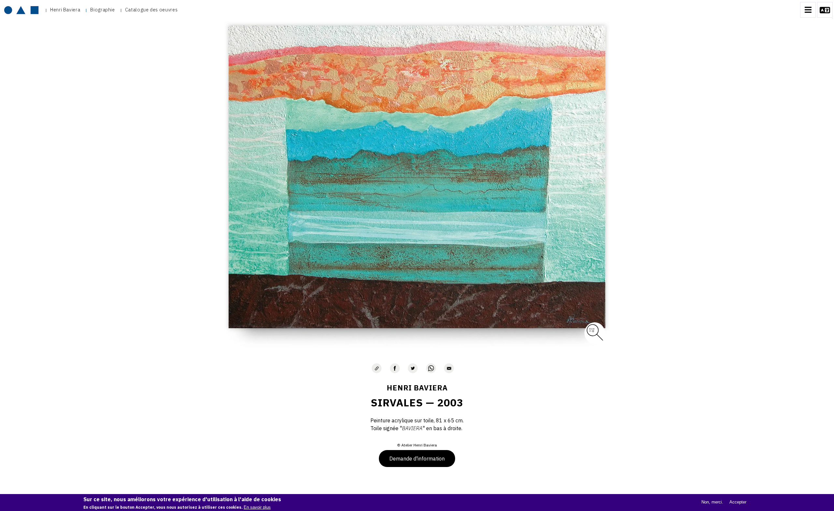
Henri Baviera (65, 10)
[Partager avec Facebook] (395, 368)
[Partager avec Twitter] (413, 368)
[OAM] (21, 10)
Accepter (737, 502)
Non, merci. (712, 502)
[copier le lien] (376, 368)
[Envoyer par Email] (449, 368)
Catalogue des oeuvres (151, 10)
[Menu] (808, 10)
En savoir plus (257, 506)
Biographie (102, 10)
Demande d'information (417, 458)
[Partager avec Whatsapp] (431, 368)
